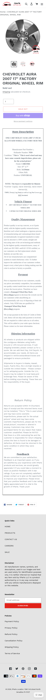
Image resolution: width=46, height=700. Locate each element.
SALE (7, 552)
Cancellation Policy (13, 641)
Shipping (6, 92)
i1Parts (14, 689)
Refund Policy (11, 634)
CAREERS (9, 546)
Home (2, 12)
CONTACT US (11, 539)
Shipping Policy (12, 647)
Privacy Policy (11, 628)
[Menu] (41, 4)
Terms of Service (12, 653)
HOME (7, 526)
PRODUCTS (10, 533)
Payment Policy (12, 621)
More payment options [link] (23, 121)
